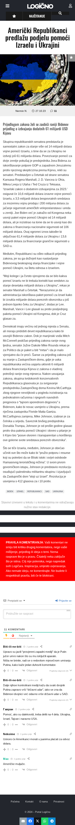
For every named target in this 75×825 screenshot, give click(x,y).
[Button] (14, 16)
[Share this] (30, 821)
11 (55, 110)
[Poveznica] (70, 6)
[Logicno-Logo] (40, 6)
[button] (7, 6)
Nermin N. (21, 110)
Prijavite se (65, 600)
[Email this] (23, 821)
